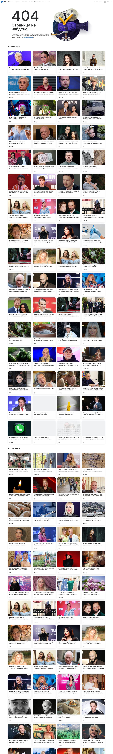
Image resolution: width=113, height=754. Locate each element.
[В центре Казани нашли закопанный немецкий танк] (93, 161)
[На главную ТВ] (4, 2)
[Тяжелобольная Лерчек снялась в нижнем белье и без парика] (93, 530)
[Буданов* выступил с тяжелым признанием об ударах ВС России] (68, 87)
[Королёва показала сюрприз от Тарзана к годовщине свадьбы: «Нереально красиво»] (68, 136)
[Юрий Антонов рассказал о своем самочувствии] (19, 111)
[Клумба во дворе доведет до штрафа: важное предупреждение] (44, 111)
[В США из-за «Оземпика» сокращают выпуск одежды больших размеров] (68, 686)
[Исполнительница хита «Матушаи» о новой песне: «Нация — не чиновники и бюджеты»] (44, 210)
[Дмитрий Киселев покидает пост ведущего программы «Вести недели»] (44, 136)
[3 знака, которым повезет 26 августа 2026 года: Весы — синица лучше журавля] (93, 358)
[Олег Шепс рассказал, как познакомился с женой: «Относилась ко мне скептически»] (44, 456)
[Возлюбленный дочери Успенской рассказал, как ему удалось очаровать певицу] (68, 259)
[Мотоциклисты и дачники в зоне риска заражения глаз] (44, 661)
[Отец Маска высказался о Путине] (44, 382)
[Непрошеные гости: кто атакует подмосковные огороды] (68, 382)
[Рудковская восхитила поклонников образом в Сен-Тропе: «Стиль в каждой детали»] (68, 456)
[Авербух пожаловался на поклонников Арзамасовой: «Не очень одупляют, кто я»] (68, 210)
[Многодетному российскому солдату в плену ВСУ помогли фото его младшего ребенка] (19, 562)
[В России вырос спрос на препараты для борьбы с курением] (19, 136)
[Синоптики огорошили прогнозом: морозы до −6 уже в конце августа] (93, 210)
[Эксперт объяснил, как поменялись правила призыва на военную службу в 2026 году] (19, 259)
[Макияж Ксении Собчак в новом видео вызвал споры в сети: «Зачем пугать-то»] (44, 309)
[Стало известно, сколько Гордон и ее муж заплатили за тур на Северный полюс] (44, 686)
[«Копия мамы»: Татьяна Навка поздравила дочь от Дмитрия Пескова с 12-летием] (93, 636)
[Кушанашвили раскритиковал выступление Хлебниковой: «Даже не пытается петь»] (68, 235)
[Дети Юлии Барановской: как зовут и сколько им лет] (44, 62)
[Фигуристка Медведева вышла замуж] (68, 111)
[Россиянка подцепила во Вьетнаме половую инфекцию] (44, 562)
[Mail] (2, 2)
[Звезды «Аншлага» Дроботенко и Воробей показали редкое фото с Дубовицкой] (93, 407)
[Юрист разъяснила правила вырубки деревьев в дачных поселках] (93, 661)
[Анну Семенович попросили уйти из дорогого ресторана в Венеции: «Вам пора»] (44, 587)
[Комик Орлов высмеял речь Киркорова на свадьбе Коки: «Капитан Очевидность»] (19, 530)
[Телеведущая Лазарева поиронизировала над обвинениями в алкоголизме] (44, 407)
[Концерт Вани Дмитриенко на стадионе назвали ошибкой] (93, 87)
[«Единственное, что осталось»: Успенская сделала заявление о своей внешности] (68, 562)
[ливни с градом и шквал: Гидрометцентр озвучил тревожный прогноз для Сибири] (68, 407)
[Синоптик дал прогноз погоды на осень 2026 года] (68, 587)
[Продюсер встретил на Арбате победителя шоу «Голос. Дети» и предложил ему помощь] (19, 185)
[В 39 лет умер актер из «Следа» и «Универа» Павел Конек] (68, 185)
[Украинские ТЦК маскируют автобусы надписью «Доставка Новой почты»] (93, 111)
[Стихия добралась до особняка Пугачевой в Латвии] (44, 636)
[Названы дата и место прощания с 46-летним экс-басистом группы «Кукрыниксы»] (44, 612)
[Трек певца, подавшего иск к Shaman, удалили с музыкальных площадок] (19, 62)
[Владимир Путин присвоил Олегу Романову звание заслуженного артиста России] (93, 382)
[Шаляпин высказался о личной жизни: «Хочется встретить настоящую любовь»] (19, 235)
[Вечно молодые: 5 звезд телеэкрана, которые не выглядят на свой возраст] (68, 612)
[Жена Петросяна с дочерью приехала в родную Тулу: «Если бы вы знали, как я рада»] (93, 62)
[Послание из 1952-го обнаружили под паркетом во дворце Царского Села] (93, 562)
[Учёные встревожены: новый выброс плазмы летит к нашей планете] (68, 481)
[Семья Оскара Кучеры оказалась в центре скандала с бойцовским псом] (44, 506)
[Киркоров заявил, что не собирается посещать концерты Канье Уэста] (68, 333)
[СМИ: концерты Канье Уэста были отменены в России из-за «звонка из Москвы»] (93, 506)
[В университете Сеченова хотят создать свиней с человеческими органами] (19, 612)
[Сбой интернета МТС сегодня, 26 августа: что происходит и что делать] (68, 506)
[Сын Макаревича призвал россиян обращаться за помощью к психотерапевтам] (93, 456)
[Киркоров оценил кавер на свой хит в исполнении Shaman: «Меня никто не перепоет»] (68, 284)
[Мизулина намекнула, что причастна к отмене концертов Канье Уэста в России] (44, 358)
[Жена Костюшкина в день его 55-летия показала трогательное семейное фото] (19, 686)
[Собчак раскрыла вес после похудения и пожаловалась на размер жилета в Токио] (68, 530)
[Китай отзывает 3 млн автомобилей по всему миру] (93, 612)
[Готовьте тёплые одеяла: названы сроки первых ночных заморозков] (93, 259)
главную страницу (28, 37)
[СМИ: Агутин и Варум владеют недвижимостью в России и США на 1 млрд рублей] (68, 636)
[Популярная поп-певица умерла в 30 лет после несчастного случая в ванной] (19, 587)
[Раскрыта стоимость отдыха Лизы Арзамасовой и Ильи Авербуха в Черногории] (44, 530)
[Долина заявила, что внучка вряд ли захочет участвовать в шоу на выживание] (93, 432)
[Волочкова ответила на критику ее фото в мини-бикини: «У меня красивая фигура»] (44, 87)
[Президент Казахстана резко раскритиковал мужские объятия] (19, 87)
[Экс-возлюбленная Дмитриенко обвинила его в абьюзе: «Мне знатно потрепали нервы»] (44, 185)
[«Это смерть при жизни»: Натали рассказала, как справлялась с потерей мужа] (93, 333)
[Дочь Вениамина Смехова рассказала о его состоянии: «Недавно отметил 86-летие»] (19, 161)
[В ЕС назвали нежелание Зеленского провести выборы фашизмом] (68, 161)
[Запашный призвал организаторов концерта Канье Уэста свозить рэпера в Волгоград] (19, 407)
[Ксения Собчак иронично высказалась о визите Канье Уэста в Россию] (44, 432)
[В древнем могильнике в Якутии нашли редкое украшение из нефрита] (19, 506)
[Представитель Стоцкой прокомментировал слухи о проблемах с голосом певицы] (93, 284)
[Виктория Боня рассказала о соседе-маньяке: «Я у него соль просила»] (93, 481)
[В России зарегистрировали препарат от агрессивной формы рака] (93, 235)
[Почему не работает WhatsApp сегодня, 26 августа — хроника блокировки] (19, 432)
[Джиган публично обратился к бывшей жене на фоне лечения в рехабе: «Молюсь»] (44, 284)
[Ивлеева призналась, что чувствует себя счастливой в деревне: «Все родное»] (44, 259)
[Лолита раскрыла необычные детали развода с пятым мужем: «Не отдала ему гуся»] (68, 661)
